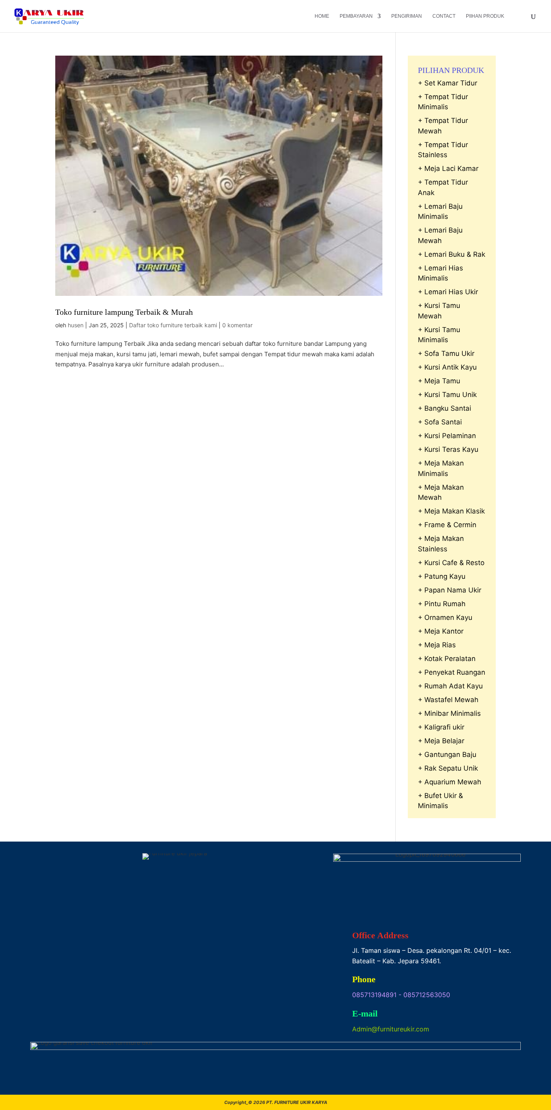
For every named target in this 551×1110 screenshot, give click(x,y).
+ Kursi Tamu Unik (447, 395)
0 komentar (237, 325)
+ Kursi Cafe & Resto (451, 563)
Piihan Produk (485, 16)
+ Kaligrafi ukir (441, 727)
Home (322, 16)
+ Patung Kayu (441, 576)
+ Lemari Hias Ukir (448, 292)
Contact (443, 16)
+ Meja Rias (437, 645)
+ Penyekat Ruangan (451, 672)
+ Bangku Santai (444, 408)
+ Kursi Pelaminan (447, 436)
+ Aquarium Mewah (449, 782)
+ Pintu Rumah (441, 604)
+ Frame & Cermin (447, 525)
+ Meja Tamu (439, 381)
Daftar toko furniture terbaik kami (173, 325)
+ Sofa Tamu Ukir (446, 353)
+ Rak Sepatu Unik (448, 768)
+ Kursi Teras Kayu (448, 449)
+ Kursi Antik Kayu (447, 367)
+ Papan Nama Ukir (449, 590)
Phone (364, 979)
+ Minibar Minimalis (449, 713)
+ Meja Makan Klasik (451, 511)
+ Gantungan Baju (447, 754)
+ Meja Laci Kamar (448, 168)
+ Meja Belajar (441, 741)
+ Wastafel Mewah (448, 700)
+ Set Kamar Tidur (447, 83)
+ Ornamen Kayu (445, 617)
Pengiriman (406, 16)
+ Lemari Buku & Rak (451, 254)
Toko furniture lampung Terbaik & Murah (124, 312)
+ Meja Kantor (440, 631)
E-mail (365, 1013)
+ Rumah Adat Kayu (450, 686)
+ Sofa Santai (440, 422)
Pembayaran (356, 16)
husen (75, 325)
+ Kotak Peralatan (447, 659)
